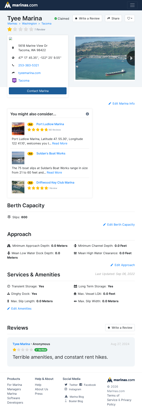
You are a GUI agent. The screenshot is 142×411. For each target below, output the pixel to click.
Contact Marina (38, 91)
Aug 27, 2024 (120, 344)
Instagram (75, 389)
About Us (41, 389)
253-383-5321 (28, 65)
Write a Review (89, 18)
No (48, 363)
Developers (15, 402)
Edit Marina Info (124, 103)
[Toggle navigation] (132, 5)
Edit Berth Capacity (121, 224)
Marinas (12, 23)
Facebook (90, 384)
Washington (29, 23)
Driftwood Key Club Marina (55, 182)
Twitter (73, 384)
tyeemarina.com (29, 73)
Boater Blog (76, 401)
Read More (59, 143)
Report (124, 363)
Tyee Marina (21, 344)
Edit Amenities (21, 308)
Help (38, 385)
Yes (40, 363)
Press (39, 393)
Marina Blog (77, 396)
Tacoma (46, 23)
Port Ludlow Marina (50, 124)
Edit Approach (125, 265)
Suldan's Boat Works (50, 153)
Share (115, 18)
